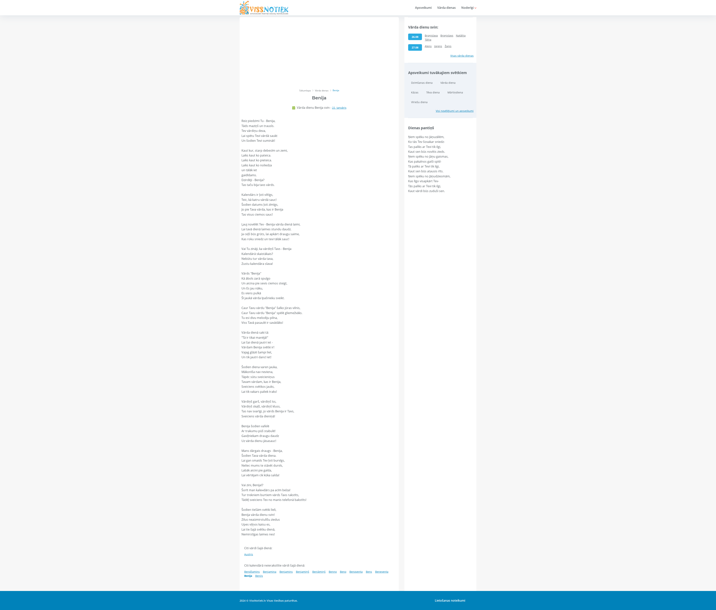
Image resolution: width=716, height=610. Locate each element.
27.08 (415, 47)
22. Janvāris (339, 107)
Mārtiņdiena (455, 92)
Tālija (428, 39)
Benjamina (269, 571)
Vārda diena (448, 82)
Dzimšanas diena (422, 82)
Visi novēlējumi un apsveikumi (455, 111)
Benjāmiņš (319, 571)
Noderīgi (467, 8)
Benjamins (286, 571)
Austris (248, 554)
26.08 (415, 37)
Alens (428, 46)
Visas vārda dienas (462, 55)
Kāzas (414, 92)
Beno (343, 571)
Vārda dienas (446, 8)
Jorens (438, 46)
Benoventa (356, 571)
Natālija (461, 35)
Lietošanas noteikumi (450, 600)
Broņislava (431, 35)
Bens (369, 571)
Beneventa (381, 571)
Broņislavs (446, 35)
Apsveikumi (423, 8)
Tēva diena (433, 92)
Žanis (448, 46)
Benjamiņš (302, 571)
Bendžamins (252, 571)
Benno (333, 571)
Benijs (259, 576)
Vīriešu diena (419, 102)
